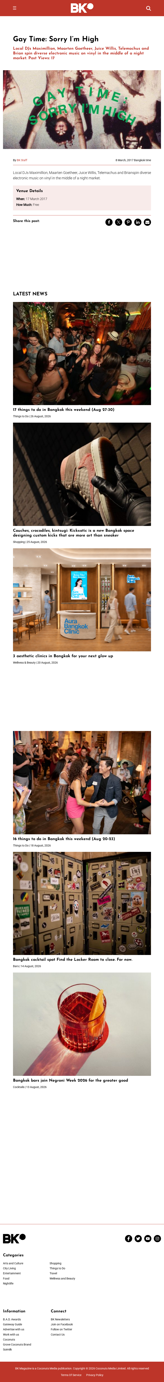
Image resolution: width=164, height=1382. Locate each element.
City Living (9, 1268)
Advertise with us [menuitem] (13, 1329)
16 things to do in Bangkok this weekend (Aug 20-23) (64, 839)
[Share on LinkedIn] (137, 222)
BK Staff (22, 160)
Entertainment (12, 1273)
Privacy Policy (94, 1375)
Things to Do (57, 1268)
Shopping (55, 1263)
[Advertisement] (82, 260)
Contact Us (58, 1334)
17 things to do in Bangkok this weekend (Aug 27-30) (63, 410)
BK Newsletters (60, 1319)
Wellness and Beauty (62, 1278)
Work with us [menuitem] (11, 1334)
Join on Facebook (62, 1324)
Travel (53, 1273)
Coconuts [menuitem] (9, 1339)
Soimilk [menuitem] (7, 1349)
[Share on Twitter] (118, 222)
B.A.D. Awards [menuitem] (12, 1319)
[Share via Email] (147, 222)
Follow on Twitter (61, 1329)
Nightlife (8, 1283)
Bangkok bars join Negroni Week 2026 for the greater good (70, 1081)
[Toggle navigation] (14, 8)
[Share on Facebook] (109, 222)
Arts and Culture (13, 1263)
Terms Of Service (71, 1375)
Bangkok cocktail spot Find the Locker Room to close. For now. (73, 960)
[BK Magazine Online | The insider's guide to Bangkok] (82, 7)
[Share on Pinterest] (128, 222)
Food (6, 1278)
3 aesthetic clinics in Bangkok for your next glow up (63, 656)
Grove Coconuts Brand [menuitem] (17, 1344)
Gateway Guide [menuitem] (12, 1324)
